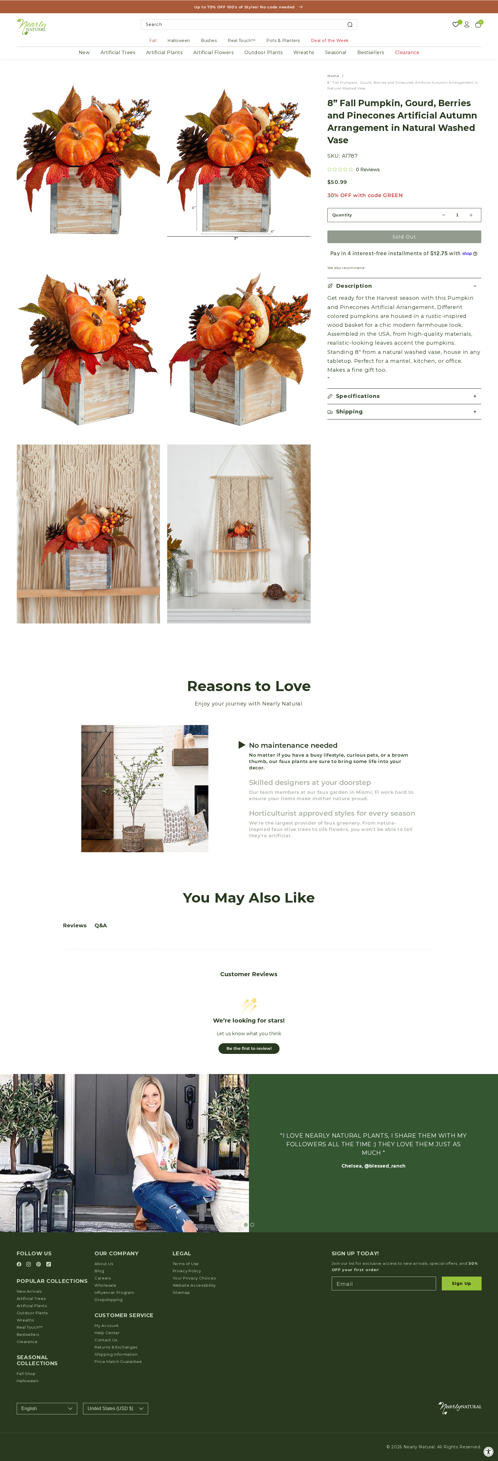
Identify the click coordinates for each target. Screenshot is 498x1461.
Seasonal (336, 52)
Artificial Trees (118, 52)
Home (333, 76)
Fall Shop (26, 1373)
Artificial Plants (164, 52)
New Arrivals (29, 1291)
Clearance (407, 52)
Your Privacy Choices (194, 1278)
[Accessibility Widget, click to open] (488, 1451)
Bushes (209, 40)
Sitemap (181, 1292)
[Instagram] (29, 1264)
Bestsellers (370, 52)
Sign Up (461, 1283)
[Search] (350, 24)
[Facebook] (20, 1264)
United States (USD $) (110, 1408)
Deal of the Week (330, 40)
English (29, 1408)
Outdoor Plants (263, 52)
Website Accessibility (194, 1285)
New (84, 52)
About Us (104, 1263)
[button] (404, 286)
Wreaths (303, 52)
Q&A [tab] (101, 925)
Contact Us (106, 1340)
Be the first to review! (249, 1048)
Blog (99, 1271)
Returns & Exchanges (116, 1347)
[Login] (466, 24)
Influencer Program (114, 1292)
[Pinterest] (39, 1264)
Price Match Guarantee (118, 1361)
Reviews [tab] (74, 925)
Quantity (342, 215)
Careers (103, 1278)
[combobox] (249, 24)
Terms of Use (186, 1263)
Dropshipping (108, 1299)
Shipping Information (116, 1354)
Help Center (107, 1332)
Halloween (178, 40)
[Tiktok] (48, 1264)
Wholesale (105, 1285)
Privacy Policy (187, 1271)
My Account (107, 1325)
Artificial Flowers (213, 52)
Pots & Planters (283, 40)
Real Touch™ (242, 40)
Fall (152, 40)
